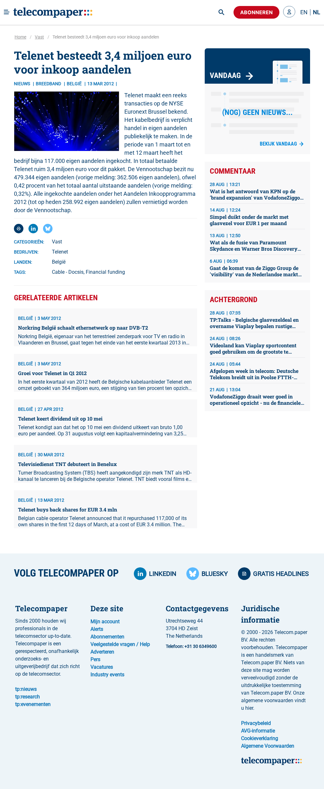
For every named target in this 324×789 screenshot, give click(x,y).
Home (20, 36)
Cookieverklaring (259, 738)
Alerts (96, 629)
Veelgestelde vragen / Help (120, 644)
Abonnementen (107, 637)
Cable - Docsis (68, 272)
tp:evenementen (33, 704)
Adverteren (102, 652)
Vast (39, 36)
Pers (95, 659)
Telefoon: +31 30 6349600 (191, 646)
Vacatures (101, 667)
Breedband (49, 83)
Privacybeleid (256, 723)
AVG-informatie (258, 731)
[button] (289, 12)
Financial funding (105, 272)
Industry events (107, 675)
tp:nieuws (26, 689)
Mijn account (105, 622)
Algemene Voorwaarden (267, 746)
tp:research (27, 697)
